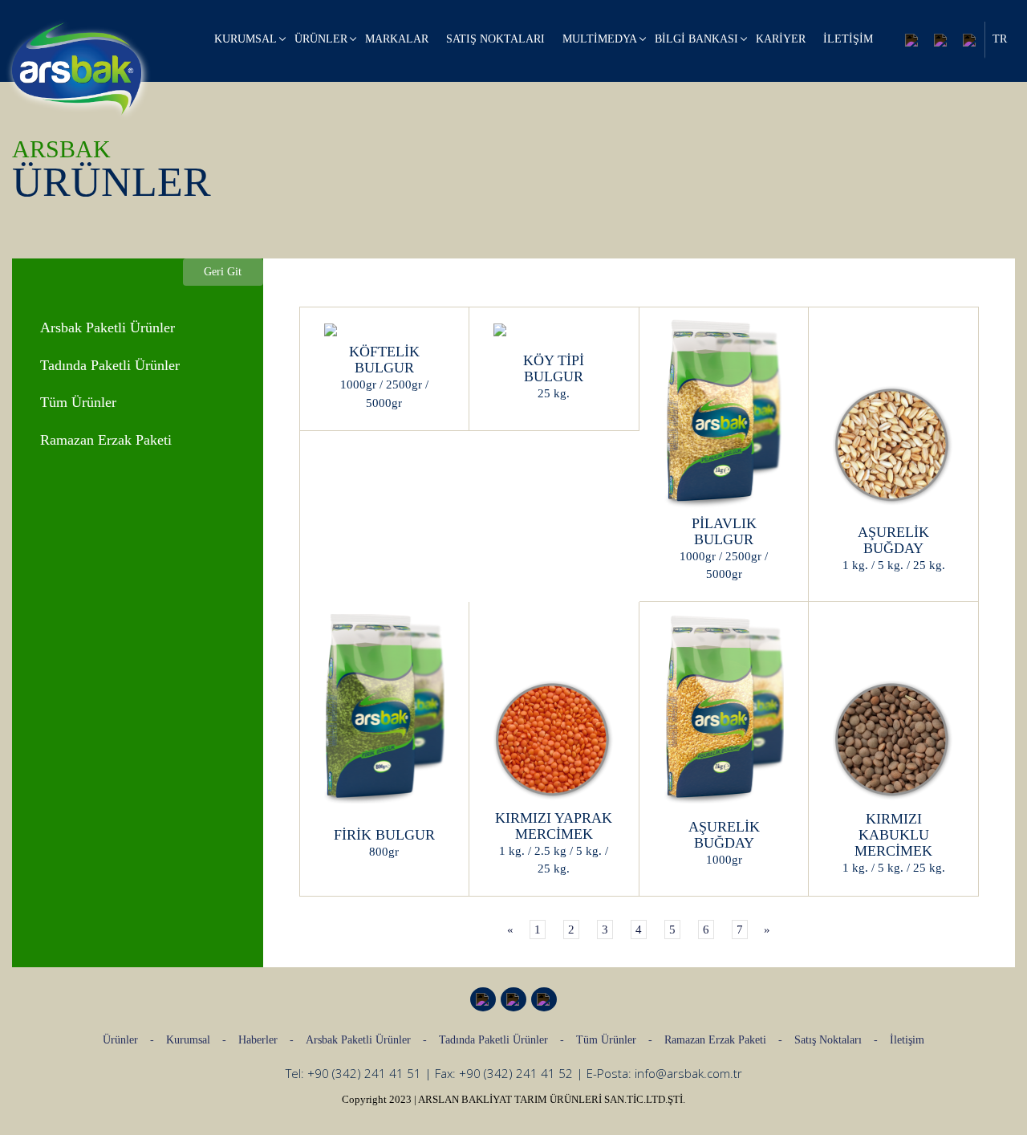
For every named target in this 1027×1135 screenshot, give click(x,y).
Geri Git (223, 272)
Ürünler (120, 1040)
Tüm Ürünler (606, 1040)
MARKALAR (396, 39)
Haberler (258, 1040)
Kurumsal (188, 1040)
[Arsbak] (76, 69)
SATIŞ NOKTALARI (495, 39)
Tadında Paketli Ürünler (493, 1040)
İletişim (907, 1040)
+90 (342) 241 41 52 (516, 1073)
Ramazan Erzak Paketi (715, 1040)
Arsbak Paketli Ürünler (358, 1040)
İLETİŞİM (848, 39)
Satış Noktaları (828, 1040)
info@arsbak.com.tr (688, 1073)
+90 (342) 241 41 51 (364, 1073)
